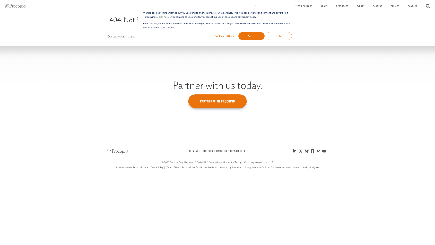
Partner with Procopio (217, 101)
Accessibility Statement (230, 167)
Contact (412, 6)
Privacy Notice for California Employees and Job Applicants (272, 167)
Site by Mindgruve (310, 167)
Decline (279, 36)
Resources (342, 6)
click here (164, 16)
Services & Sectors (301, 6)
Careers (377, 6)
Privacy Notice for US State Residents (199, 167)
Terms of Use (173, 167)
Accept (251, 36)
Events (360, 6)
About (324, 6)
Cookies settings (224, 36)
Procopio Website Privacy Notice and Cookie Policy (139, 167)
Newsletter (238, 151)
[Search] (428, 6)
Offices (395, 6)
